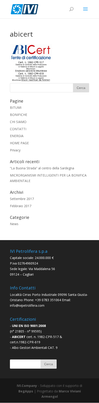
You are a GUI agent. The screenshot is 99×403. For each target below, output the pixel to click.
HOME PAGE (19, 143)
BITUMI (15, 107)
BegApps (25, 391)
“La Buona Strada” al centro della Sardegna (42, 168)
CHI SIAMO (18, 122)
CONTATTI (18, 129)
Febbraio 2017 (20, 206)
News (14, 224)
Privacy (15, 150)
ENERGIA (16, 136)
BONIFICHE (18, 114)
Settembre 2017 (22, 199)
